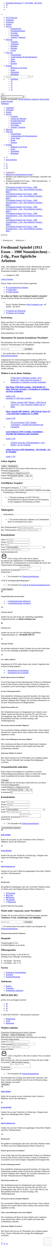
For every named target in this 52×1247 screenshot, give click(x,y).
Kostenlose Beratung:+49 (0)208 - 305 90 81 (24, 3)
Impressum (10, 1023)
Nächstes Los (20, 240)
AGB (8, 1021)
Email (4, 550)
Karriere (14, 63)
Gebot (4, 466)
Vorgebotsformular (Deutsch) (19, 601)
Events (13, 50)
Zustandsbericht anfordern (18, 287)
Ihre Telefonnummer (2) (10, 530)
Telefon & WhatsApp (18, 1035)
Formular (5, 780)
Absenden (5, 1084)
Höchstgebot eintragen (9, 488)
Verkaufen (10, 22)
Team (13, 59)
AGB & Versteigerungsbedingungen (15, 581)
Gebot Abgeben (7, 279)
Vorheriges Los (8, 240)
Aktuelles (14, 42)
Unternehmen (16, 55)
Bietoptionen (13, 466)
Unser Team (15, 138)
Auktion (4, 473)
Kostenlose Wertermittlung (16, 972)
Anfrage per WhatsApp (17, 311)
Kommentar (5, 1067)
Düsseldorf (15, 72)
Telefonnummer (7, 1044)
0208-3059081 (6, 835)
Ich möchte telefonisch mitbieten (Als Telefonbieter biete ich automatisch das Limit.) (28, 521)
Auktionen (10, 20)
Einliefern (14, 79)
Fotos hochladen (7, 1049)
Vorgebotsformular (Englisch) (19, 603)
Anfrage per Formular (16, 313)
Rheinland (15, 74)
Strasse (4, 542)
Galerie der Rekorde (18, 119)
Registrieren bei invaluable (18, 673)
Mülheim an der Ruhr (19, 68)
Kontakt (9, 66)
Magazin (9, 39)
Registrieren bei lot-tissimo (18, 670)
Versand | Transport (18, 37)
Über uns (9, 53)
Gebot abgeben (7, 589)
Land (3, 547)
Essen (13, 70)
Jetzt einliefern (11, 160)
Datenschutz (6, 572)
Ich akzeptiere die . (23, 576)
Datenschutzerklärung (9, 356)
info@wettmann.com (35, 304)
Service (8, 26)
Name (4, 540)
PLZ (3, 545)
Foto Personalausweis (9, 552)
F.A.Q (29, 1035)
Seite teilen (12, 290)
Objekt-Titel (5, 475)
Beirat (13, 61)
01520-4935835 (6, 851)
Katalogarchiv (16, 29)
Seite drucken (13, 292)
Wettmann (5, 104)
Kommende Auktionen (14, 990)
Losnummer (5, 478)
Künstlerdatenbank (18, 31)
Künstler (14, 48)
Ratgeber (14, 46)
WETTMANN (11, 18)
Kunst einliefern (25, 99)
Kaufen (8, 24)
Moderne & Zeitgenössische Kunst (19, 174)
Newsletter (15, 35)
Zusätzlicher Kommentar (10, 570)
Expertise (14, 33)
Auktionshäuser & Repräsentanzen (24, 57)
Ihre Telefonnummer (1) (10, 527)
